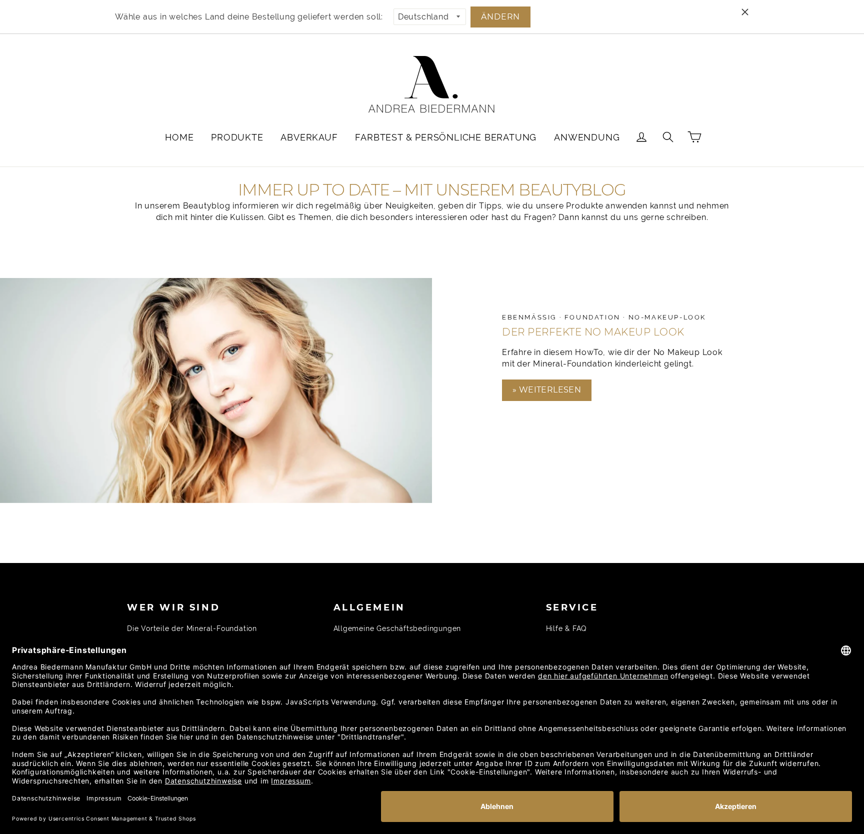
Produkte (237, 137)
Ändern (500, 17)
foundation (594, 317)
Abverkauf (309, 137)
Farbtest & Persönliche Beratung (445, 137)
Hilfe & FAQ (566, 628)
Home (179, 137)
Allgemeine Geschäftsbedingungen (398, 628)
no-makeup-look (667, 317)
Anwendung (587, 137)
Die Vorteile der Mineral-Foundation (192, 628)
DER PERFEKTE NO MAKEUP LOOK (593, 332)
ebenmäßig (531, 317)
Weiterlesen (548, 389)
